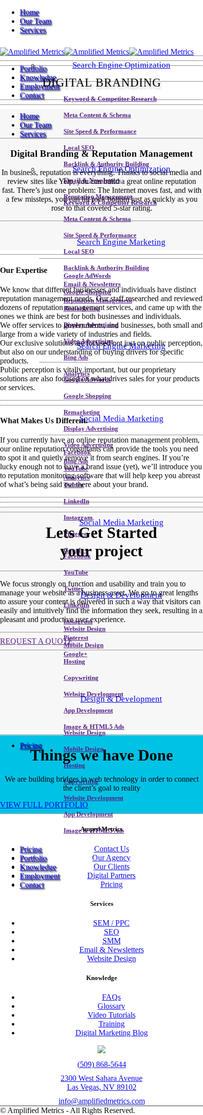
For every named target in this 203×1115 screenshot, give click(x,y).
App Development (88, 710)
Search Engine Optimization (121, 65)
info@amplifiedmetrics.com (102, 1101)
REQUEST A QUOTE (36, 641)
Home (29, 12)
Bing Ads (76, 357)
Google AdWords (87, 275)
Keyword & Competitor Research (110, 98)
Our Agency (111, 857)
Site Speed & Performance (100, 131)
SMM (111, 941)
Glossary (111, 1006)
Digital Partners (111, 875)
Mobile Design (83, 645)
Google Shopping (87, 396)
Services (33, 30)
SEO (111, 932)
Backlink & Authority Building (106, 268)
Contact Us (111, 849)
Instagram (78, 517)
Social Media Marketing (121, 418)
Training (112, 1024)
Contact (32, 95)
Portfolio (33, 68)
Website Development (93, 798)
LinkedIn (76, 501)
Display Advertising (91, 428)
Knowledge (38, 77)
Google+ (75, 654)
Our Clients (112, 866)
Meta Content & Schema (97, 115)
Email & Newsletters (92, 284)
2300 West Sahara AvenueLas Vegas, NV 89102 (101, 1082)
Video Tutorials (111, 1015)
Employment (40, 86)
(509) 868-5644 (101, 1064)
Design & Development (121, 699)
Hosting (74, 661)
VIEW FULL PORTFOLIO (44, 805)
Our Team (35, 21)
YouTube (76, 572)
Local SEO (79, 251)
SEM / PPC (111, 923)
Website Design (84, 628)
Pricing (31, 745)
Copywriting (81, 677)
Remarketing (82, 412)
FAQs (111, 997)
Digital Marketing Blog (111, 1032)
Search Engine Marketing (121, 242)
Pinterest (76, 637)
